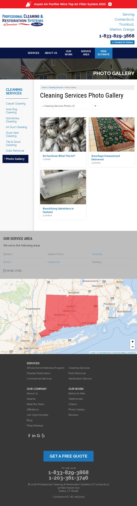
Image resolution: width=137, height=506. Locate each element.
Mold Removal (77, 373)
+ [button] (132, 342)
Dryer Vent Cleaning (12, 134)
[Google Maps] (38, 436)
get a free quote (68, 456)
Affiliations (33, 409)
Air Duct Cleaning (16, 127)
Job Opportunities (37, 414)
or (122, 42)
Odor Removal (15, 150)
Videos (72, 404)
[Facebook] (29, 436)
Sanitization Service (80, 378)
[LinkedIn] (34, 436)
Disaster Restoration (38, 373)
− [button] (132, 347)
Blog (29, 420)
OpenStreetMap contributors (124, 352)
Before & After (76, 393)
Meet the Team (35, 404)
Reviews (73, 414)
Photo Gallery (15, 158)
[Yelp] (43, 436)
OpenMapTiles (105, 352)
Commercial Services (39, 378)
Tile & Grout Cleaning (13, 143)
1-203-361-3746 (68, 477)
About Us (32, 393)
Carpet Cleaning (16, 103)
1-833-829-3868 (116, 36)
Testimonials (75, 398)
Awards (31, 398)
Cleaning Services (14, 91)
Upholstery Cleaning (12, 120)
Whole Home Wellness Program (45, 367)
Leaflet (93, 352)
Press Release (35, 425)
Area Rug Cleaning (11, 111)
